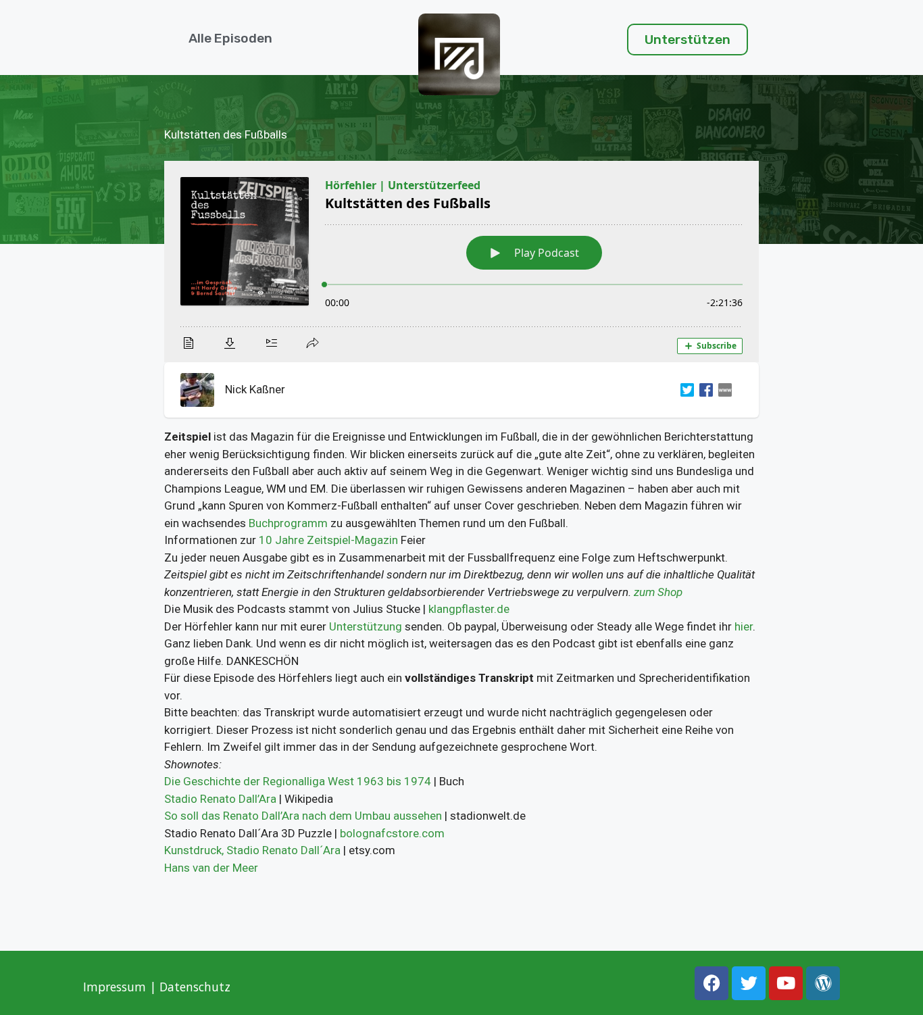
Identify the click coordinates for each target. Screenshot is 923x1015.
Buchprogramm (288, 523)
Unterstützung (365, 626)
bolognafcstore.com (392, 833)
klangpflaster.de (468, 609)
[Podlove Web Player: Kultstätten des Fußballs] (461, 261)
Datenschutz (196, 987)
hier (743, 626)
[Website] (722, 390)
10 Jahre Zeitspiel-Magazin (328, 540)
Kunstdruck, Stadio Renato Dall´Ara (252, 850)
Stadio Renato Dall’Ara (220, 799)
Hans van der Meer (211, 867)
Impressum (114, 987)
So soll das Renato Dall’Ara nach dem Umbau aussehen (303, 815)
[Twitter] (684, 390)
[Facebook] (703, 390)
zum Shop (658, 592)
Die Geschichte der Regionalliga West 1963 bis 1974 (297, 781)
